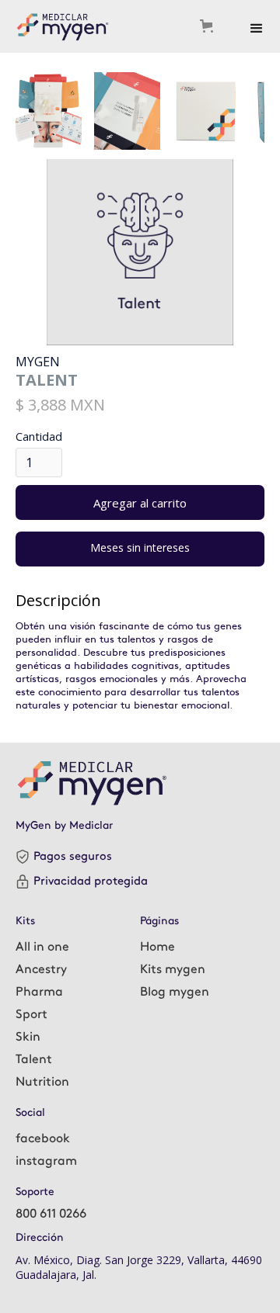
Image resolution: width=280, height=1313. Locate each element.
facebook (43, 1139)
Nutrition (42, 1082)
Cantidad (39, 436)
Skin (28, 1037)
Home (157, 947)
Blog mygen (174, 992)
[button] (210, 26)
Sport (31, 1014)
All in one (42, 947)
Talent (34, 1059)
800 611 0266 (51, 1214)
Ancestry (41, 969)
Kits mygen (172, 969)
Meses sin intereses (140, 547)
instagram (46, 1161)
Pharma (39, 992)
